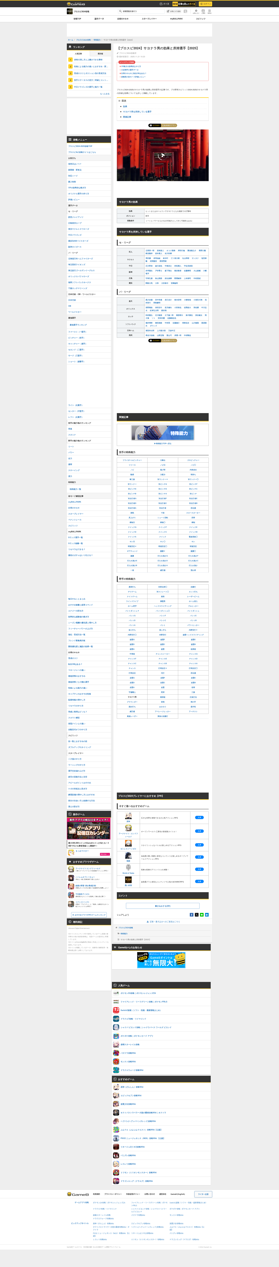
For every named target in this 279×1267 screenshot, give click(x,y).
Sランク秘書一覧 (75, 543)
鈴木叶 (165, 258)
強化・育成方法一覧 (76, 634)
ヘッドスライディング (162, 606)
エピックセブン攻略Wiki (140, 1223)
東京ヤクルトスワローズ (78, 229)
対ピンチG (163, 484)
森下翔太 (168, 270)
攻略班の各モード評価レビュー (133, 76)
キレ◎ (132, 541)
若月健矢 (168, 307)
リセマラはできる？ (76, 549)
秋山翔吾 (158, 278)
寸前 (162, 512)
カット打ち (193, 591)
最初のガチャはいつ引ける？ (80, 555)
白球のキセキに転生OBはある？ (133, 73)
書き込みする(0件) (162, 906)
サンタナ (195, 258)
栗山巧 (169, 335)
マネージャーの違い (76, 670)
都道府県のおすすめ (76, 676)
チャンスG (193, 653)
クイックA (132, 536)
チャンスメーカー (163, 653)
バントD (132, 620)
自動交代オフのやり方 (77, 729)
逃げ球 (162, 469)
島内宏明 (177, 299)
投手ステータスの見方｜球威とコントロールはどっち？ (92, 80)
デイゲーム (132, 591)
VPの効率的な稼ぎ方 (77, 187)
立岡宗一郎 (150, 250)
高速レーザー (132, 716)
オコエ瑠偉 (171, 250)
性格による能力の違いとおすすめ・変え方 (92, 66)
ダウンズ (153, 325)
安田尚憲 (161, 318)
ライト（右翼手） (75, 405)
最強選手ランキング (78, 324)
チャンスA (193, 663)
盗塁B (193, 644)
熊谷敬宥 (177, 270)
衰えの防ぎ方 (74, 806)
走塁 (162, 687)
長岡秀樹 (163, 261)
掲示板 (100, 53)
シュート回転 (163, 517)
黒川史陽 (149, 299)
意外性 (193, 706)
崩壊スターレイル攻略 (101, 1215)
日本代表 (72, 300)
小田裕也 (177, 307)
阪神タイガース (75, 246)
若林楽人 (160, 250)
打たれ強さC (193, 560)
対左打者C (163, 503)
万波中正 (171, 330)
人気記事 (78, 53)
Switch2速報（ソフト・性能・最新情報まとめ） (188, 1202)
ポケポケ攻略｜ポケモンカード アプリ (185, 1209)
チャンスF (132, 658)
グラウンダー (132, 701)
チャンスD (193, 658)
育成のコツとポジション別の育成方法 (90, 73)
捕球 (70, 464)
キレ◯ (162, 541)
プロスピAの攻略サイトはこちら (82, 152)
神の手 (193, 701)
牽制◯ (162, 522)
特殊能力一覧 (75, 489)
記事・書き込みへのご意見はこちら (165, 921)
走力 (70, 458)
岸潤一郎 (177, 335)
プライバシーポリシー (113, 1194)
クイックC (163, 532)
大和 (157, 283)
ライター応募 (203, 1194)
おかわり (162, 706)
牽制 (193, 522)
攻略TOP (77, 18)
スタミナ (72, 434)
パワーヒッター (193, 625)
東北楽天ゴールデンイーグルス (81, 270)
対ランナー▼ (163, 479)
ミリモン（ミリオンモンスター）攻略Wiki (147, 1239)
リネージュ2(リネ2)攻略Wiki (142, 1233)
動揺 (132, 474)
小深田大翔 (198, 299)
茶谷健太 (198, 315)
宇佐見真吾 (188, 265)
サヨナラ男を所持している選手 (137, 111)
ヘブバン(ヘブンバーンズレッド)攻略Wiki (147, 1227)
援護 (132, 555)
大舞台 (162, 460)
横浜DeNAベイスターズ (78, 240)
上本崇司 (187, 278)
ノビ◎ (162, 465)
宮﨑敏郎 (174, 283)
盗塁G (132, 639)
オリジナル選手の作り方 (78, 193)
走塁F (162, 677)
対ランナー (132, 484)
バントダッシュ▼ (132, 610)
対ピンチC (193, 488)
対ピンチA (163, 493)
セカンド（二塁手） (76, 349)
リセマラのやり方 (75, 705)
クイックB (193, 532)
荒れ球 (193, 570)
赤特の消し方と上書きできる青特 (88, 59)
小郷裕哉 (187, 299)
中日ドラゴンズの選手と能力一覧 (88, 86)
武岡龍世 (153, 261)
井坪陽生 (149, 270)
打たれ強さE (132, 560)
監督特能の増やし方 (76, 699)
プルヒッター (193, 606)
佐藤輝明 (187, 270)
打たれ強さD (163, 560)
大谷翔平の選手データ (130, 69)
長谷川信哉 (150, 335)
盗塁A (132, 649)
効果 (125, 106)
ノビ (132, 469)
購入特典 (72, 181)
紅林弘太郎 (154, 310)
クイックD (132, 532)
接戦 (132, 512)
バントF (163, 615)
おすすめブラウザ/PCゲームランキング (90, 914)
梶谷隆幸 (149, 253)
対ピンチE (132, 488)
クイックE (193, 527)
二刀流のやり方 (75, 758)
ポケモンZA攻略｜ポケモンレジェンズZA (109, 1202)
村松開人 (177, 265)
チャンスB (163, 663)
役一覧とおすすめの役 (77, 741)
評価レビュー (74, 199)
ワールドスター (75, 311)
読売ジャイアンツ (75, 217)
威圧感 (162, 570)
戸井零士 (158, 270)
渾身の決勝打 (163, 716)
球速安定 (193, 546)
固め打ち (132, 706)
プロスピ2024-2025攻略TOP (80, 146)
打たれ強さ (193, 565)
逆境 (162, 701)
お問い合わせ (149, 1194)
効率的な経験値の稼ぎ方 (78, 616)
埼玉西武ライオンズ (76, 264)
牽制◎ (132, 522)
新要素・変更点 (75, 169)
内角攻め (193, 469)
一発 (132, 570)
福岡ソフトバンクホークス (79, 282)
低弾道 (193, 649)
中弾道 (132, 653)
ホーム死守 (132, 606)
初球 (193, 687)
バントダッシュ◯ (163, 610)
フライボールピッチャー (132, 460)
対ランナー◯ (193, 479)
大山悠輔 (197, 270)
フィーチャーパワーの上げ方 (80, 628)
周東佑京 (185, 322)
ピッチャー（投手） (76, 337)
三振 (193, 692)
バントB (193, 620)
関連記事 (127, 116)
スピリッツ (200, 18)
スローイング (74, 470)
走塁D (132, 682)
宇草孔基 (149, 278)
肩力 (70, 476)
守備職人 (132, 692)
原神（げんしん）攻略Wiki (103, 1223)
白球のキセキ (123, 18)
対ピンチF (193, 484)
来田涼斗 (158, 307)
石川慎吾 (158, 315)
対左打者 (162, 508)
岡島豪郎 (156, 302)
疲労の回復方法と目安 (77, 776)
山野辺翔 (160, 335)
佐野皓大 (187, 307)
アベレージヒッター (163, 711)
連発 (162, 596)
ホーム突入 (193, 601)
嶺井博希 (149, 322)
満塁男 (162, 601)
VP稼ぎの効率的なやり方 (131, 66)
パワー (71, 452)
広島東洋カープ (75, 223)
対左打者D (132, 503)
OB (69, 305)
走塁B (193, 682)
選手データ (99, 18)
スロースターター (193, 512)
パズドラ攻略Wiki (138, 1215)
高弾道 (162, 697)
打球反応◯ (193, 668)
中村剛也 (187, 335)
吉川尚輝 (168, 253)
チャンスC (132, 663)
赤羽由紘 (156, 258)
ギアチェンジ (132, 551)
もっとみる (105, 93)
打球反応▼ (162, 668)
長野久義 (202, 250)
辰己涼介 (168, 299)
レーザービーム (193, 596)
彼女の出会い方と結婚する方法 (81, 800)
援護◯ (193, 551)
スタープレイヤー (149, 18)
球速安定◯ (162, 546)
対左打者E (193, 498)
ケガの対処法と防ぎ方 (77, 788)
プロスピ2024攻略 (125, 927)
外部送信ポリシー (133, 1194)
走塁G (132, 677)
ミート (71, 446)
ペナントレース (75, 519)
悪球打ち (132, 587)
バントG (132, 615)
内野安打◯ (132, 634)
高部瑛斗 (179, 315)
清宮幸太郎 (150, 330)
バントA (132, 625)
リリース (132, 465)
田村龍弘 (149, 315)
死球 (162, 692)
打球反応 (132, 673)
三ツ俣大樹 (175, 258)
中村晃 (167, 322)
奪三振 (132, 479)
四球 (193, 517)
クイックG (132, 527)
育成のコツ (73, 658)
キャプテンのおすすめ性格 (79, 693)
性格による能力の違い (77, 687)
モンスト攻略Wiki (176, 1215)
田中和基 (158, 299)
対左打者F (163, 498)
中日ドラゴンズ (75, 234)
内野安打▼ (193, 630)
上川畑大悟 (161, 330)
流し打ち (162, 630)
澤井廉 (148, 258)
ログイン (207, 3)
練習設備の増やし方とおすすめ (81, 794)
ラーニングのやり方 (76, 764)
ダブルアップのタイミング (79, 747)
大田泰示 (164, 283)
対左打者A (132, 508)
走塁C (162, 682)
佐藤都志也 (171, 318)
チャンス (132, 668)
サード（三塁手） (75, 355)
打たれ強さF (193, 555)
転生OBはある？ (75, 664)
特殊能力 (124, 933)
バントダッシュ (193, 610)
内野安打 (162, 634)
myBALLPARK (176, 18)
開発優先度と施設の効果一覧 (80, 646)
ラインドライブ (132, 601)
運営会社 (162, 1194)
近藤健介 (176, 322)
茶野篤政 (149, 307)
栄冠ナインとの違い (76, 723)
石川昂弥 (149, 265)
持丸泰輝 (168, 278)
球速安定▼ (132, 546)
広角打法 (193, 697)
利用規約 (96, 1194)
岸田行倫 (181, 250)
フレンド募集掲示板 (76, 640)
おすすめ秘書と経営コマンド (80, 604)
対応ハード (73, 175)
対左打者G (132, 498)
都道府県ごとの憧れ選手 (78, 681)
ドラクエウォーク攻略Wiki (103, 1218)
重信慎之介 (191, 250)
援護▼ (162, 551)
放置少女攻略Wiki (176, 1223)
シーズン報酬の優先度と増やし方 (82, 622)
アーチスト (193, 711)
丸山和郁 (185, 258)
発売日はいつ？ (75, 163)
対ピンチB (132, 493)
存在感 (193, 508)
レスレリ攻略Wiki (100, 1239)
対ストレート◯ (163, 591)
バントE (193, 615)
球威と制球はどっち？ (77, 711)
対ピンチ (193, 493)
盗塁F (162, 639)
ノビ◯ (193, 465)
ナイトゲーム (132, 596)
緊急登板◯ (193, 536)
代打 (162, 673)
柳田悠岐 (158, 322)
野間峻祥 (177, 278)
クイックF (163, 527)
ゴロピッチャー (193, 460)
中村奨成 (197, 278)
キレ (193, 541)
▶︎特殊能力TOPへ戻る (162, 443)
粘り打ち (132, 630)
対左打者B (193, 503)
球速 (70, 428)
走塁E (193, 677)
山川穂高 (195, 322)
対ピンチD (163, 488)
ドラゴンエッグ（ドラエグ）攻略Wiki (184, 1239)
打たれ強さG (163, 555)
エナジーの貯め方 (75, 610)
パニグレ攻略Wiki (176, 1233)
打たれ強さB (132, 565)
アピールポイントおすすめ (79, 782)
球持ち (193, 474)
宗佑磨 (196, 307)
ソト (153, 318)
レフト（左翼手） (75, 417)
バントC (162, 620)
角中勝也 (189, 315)
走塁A (132, 687)
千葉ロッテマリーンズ (77, 288)
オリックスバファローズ (78, 276)
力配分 (162, 474)
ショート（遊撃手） (76, 361)
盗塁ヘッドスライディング (193, 634)
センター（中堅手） (76, 411)
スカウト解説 (74, 717)
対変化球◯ (162, 587)
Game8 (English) (178, 1194)
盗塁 (162, 649)
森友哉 (164, 310)
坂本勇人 (158, 253)
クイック (162, 536)
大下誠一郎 (169, 315)
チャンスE (163, 658)
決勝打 (193, 587)
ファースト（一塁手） (77, 331)
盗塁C (162, 644)
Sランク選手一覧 (75, 537)
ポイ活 (166, 3)
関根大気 (149, 283)
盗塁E (193, 639)
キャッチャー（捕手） (77, 343)
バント (162, 625)
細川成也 (158, 265)
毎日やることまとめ (76, 598)
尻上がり (132, 517)
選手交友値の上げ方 (76, 770)
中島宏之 (168, 265)
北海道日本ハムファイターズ (80, 258)
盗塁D (132, 644)
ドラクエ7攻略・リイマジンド (105, 1209)
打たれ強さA (163, 565)
